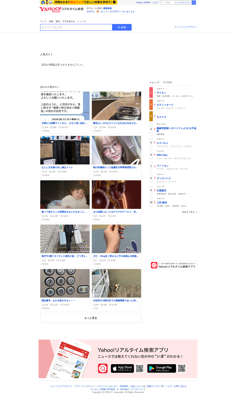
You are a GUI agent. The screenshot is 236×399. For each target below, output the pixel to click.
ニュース (82, 21)
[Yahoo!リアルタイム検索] (62, 8)
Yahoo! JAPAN (143, 2)
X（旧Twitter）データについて (131, 389)
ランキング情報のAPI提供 (103, 389)
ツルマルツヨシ (184, 2)
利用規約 (124, 386)
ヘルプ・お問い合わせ (176, 386)
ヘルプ (155, 2)
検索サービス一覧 (155, 386)
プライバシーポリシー (84, 386)
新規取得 (107, 8)
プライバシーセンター (107, 386)
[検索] (194, 2)
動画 (58, 21)
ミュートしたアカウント (186, 27)
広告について (136, 386)
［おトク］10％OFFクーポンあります (117, 11)
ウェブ (43, 21)
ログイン (91, 11)
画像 (51, 21)
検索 (123, 27)
